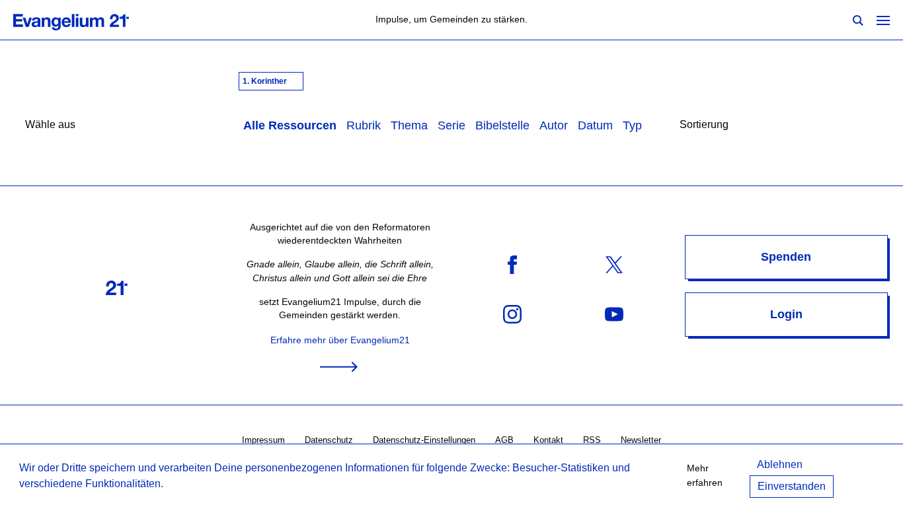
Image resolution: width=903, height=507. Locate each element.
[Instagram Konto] (512, 314)
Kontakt (548, 440)
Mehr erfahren (705, 475)
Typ (632, 125)
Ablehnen (780, 464)
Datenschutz (329, 440)
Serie (451, 125)
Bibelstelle (502, 125)
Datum (595, 125)
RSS (592, 440)
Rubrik (363, 125)
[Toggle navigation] (883, 20)
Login (786, 314)
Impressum (263, 440)
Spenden (786, 256)
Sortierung (704, 124)
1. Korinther (266, 81)
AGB (504, 440)
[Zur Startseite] (85, 20)
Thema (409, 125)
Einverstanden (792, 486)
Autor (553, 125)
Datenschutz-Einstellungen (424, 440)
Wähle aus (50, 124)
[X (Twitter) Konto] (614, 264)
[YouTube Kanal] (614, 314)
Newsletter (641, 440)
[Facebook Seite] (512, 264)
